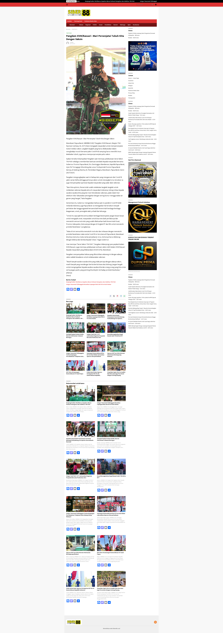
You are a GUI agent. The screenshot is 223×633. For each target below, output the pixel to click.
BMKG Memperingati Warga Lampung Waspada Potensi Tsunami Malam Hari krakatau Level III (142, 153)
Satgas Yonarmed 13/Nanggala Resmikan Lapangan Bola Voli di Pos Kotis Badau (124, 1)
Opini (129, 25)
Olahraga (122, 25)
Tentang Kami (78, 21)
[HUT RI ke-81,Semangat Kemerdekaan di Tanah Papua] (75, 365)
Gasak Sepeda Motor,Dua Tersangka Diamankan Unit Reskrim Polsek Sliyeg (141, 114)
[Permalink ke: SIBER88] (67, 43)
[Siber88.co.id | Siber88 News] (79, 13)
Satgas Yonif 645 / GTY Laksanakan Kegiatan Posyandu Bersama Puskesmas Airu (96, 336)
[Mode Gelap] (156, 4)
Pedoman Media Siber (90, 21)
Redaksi (69, 21)
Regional (88, 25)
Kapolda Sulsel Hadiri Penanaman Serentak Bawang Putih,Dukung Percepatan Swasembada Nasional (115, 317)
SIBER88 (71, 42)
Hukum (81, 25)
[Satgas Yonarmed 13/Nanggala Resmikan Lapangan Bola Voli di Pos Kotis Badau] (96, 308)
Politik (95, 25)
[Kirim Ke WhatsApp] (124, 296)
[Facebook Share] (110, 296)
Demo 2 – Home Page (133, 78)
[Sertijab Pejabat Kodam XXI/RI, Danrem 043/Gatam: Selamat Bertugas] (75, 327)
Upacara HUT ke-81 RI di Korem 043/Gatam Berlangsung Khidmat (116, 355)
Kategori (130, 86)
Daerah (116, 25)
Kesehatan (136, 25)
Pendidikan (108, 25)
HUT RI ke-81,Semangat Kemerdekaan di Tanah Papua (74, 373)
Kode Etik (130, 88)
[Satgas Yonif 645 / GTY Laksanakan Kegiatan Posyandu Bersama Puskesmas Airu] (96, 327)
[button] (152, 4)
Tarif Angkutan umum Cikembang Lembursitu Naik (140, 139)
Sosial (100, 25)
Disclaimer (130, 81)
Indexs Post (131, 83)
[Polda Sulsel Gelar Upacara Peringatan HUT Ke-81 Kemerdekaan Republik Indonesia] (96, 365)
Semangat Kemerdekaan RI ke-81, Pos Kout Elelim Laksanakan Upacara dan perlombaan (95, 355)
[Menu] (67, 4)
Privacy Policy (131, 93)
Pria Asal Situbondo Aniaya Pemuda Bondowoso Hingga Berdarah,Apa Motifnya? (142, 145)
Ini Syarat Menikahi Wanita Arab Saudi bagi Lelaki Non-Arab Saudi (141, 149)
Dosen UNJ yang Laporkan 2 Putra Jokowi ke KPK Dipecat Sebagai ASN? (142, 125)
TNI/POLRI (69, 33)
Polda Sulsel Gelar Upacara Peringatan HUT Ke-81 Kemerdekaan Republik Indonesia (94, 373)
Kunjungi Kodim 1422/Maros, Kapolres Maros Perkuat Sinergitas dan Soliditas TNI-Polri (91, 282)
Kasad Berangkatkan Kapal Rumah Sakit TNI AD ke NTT (115, 335)
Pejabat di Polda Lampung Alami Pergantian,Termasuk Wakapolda (141, 34)
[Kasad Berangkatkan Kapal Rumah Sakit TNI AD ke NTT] (116, 327)
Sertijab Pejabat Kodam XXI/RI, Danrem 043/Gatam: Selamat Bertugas (75, 336)
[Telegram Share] (121, 296)
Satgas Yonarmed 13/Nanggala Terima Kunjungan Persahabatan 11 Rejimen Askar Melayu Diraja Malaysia (75, 355)
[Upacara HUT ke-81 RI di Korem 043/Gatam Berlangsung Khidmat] (116, 346)
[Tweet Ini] (114, 296)
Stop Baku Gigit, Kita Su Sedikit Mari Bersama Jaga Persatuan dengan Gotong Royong (116, 373)
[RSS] (155, 622)
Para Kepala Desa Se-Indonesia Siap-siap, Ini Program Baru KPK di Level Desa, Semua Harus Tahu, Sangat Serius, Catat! (142, 130)
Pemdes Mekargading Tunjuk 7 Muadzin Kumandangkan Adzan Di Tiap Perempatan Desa (142, 136)
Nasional (72, 25)
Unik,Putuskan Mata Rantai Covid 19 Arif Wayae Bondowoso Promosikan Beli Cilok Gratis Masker (140, 119)
